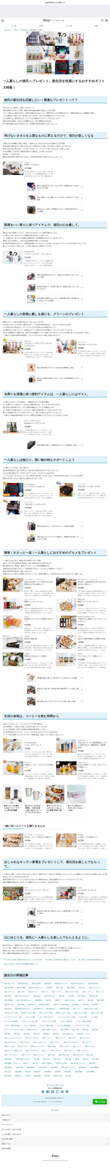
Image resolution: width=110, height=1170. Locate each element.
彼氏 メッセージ (87, 992)
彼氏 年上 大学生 (69, 1000)
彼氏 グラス (72, 1038)
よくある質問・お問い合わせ (11, 1134)
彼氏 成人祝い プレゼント (78, 1063)
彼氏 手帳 (92, 1063)
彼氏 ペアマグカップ (32, 1050)
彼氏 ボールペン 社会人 (72, 992)
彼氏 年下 (81, 1000)
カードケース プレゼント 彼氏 (13, 1017)
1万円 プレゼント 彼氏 (11, 1013)
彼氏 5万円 (56, 1034)
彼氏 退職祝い (91, 1071)
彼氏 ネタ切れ (52, 1046)
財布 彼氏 (47, 1076)
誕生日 (16, 30)
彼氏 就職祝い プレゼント (12, 1063)
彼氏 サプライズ (9, 992)
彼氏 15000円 (65, 1029)
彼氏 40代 (46, 1034)
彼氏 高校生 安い (51, 1008)
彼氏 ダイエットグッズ (37, 1046)
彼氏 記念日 (37, 1071)
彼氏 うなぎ (59, 987)
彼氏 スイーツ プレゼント (71, 1042)
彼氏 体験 (61, 996)
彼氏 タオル (21, 992)
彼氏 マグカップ (69, 1050)
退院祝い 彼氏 (58, 1076)
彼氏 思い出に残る (61, 1063)
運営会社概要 (6, 1148)
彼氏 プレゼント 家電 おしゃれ (13, 1050)
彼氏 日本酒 (19, 1067)
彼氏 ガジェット (47, 1038)
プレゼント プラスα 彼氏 (49, 1021)
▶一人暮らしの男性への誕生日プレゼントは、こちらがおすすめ (23, 959)
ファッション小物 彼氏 (11, 1021)
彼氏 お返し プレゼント (84, 1034)
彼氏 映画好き (31, 1067)
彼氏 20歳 (95, 1029)
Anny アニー (8, 30)
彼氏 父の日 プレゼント (68, 1067)
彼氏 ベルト (45, 992)
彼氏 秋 (56, 1004)
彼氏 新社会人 (9, 1067)
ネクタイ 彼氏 (83, 1017)
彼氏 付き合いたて (49, 996)
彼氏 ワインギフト (39, 1055)
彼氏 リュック (100, 992)
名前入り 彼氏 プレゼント (49, 1029)
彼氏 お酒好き (71, 987)
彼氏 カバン (82, 987)
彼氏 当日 (90, 1000)
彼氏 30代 (36, 1034)
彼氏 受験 (36, 1059)
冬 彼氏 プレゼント (32, 1029)
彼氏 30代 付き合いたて (78, 983)
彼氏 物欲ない (83, 1067)
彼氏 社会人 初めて (44, 1004)
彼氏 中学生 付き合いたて (22, 996)
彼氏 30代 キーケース (61, 983)
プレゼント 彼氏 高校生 (64, 1025)
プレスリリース (7, 1124)
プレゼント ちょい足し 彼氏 (30, 1021)
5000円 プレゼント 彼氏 (63, 1013)
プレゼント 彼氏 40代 (29, 1025)
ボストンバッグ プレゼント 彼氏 (14, 1029)
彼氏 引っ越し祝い (47, 1063)
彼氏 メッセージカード (11, 1055)
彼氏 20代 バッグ (9, 983)
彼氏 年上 (58, 1000)
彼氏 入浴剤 (89, 1055)
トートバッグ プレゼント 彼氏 (66, 1017)
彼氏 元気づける (77, 1055)
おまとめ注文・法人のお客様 (11, 1129)
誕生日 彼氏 (24, 30)
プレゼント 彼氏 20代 (66, 1021)
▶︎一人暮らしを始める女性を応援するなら (91, 959)
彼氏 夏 (77, 1059)
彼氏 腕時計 (76, 1004)
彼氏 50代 (49, 987)
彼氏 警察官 (47, 1071)
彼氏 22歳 (7, 1034)
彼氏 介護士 (37, 996)
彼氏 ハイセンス (64, 1046)
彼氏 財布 (95, 1004)
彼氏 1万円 (75, 1029)
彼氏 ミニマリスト (83, 1050)
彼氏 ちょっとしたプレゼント (13, 1038)
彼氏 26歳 (17, 1034)
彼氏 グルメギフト (85, 1038)
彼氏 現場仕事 (95, 1067)
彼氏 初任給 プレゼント (23, 1059)
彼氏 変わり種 (94, 996)
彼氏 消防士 (54, 1067)
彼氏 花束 (86, 1004)
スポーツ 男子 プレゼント (46, 1017)
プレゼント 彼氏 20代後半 (12, 1025)
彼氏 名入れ (46, 1059)
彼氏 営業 (68, 1059)
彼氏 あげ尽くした (68, 1034)
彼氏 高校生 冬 (38, 1008)
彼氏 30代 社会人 (93, 983)
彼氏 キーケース (60, 1038)
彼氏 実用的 (95, 1059)
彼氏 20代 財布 (36, 983)
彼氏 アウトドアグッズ (32, 1038)
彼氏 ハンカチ (77, 1046)
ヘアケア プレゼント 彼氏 (82, 1025)
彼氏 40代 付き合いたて (36, 987)
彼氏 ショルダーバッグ (40, 1042)
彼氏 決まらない (9, 1004)
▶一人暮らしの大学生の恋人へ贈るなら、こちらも (60, 959)
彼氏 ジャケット (55, 1042)
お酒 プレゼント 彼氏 (97, 1013)
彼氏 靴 (28, 1076)
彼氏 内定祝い (9, 1059)
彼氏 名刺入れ (82, 996)
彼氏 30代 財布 (9, 987)
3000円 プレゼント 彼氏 (28, 1013)
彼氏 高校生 (37, 1076)
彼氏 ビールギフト (90, 1046)
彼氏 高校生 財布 (64, 1008)
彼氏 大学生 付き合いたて (24, 1000)
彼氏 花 (28, 1071)
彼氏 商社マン (58, 1059)
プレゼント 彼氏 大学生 (46, 1025)
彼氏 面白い (18, 1076)
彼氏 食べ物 (8, 1008)
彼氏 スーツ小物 (9, 1046)
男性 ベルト (76, 1008)
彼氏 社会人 (31, 1004)
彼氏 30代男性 (21, 987)
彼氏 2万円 (47, 983)
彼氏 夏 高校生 (9, 1000)
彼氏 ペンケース (57, 992)
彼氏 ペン (44, 1050)
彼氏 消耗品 (21, 1004)
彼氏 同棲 (71, 996)
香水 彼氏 (68, 1076)
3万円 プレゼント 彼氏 (45, 1013)
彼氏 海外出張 (43, 1067)
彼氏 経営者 (65, 1004)
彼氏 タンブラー (33, 992)
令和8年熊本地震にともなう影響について (55, 2)
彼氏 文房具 (100, 1000)
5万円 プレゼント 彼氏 (80, 1013)
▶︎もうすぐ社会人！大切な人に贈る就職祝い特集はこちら (21, 964)
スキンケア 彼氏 (30, 1017)
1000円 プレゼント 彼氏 (91, 1008)
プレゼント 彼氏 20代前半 (83, 1021)
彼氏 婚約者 (38, 1000)
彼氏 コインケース (94, 987)
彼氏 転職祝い (79, 1071)
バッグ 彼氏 (94, 1017)
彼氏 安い (49, 1000)
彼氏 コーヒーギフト (10, 1042)
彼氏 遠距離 (8, 1076)
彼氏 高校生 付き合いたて (22, 1008)
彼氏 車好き (67, 1071)
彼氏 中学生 (8, 996)
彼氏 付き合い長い (64, 1055)
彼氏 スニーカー (87, 1042)
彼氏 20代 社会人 (23, 983)
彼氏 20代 (85, 1029)
